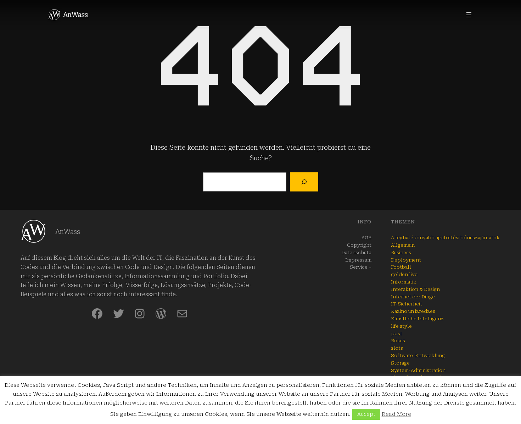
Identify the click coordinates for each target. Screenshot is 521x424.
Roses (398, 340)
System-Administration (418, 370)
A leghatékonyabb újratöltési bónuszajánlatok (445, 237)
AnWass (75, 15)
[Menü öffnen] (469, 15)
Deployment (406, 260)
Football (401, 267)
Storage (400, 363)
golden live (404, 274)
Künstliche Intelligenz (417, 318)
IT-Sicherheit (406, 303)
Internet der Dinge (413, 296)
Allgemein (403, 245)
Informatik (403, 282)
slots (397, 348)
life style (401, 326)
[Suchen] (304, 181)
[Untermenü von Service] (370, 267)
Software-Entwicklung (418, 355)
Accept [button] (366, 414)
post (396, 333)
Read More (396, 414)
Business (401, 252)
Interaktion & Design (415, 289)
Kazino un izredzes (413, 311)
